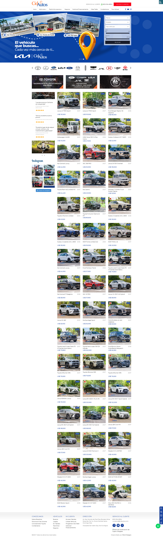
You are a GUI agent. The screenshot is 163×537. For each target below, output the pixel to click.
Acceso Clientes (122, 4)
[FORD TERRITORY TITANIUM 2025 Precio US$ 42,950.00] (49, 182)
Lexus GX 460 (61, 320)
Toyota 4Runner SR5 (63, 373)
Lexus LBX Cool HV (114, 424)
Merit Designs (126, 535)
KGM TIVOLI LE (113, 242)
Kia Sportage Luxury (89, 477)
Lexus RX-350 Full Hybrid (65, 425)
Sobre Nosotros (37, 519)
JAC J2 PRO (86, 294)
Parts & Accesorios (55, 9)
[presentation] (32, 68)
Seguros (67, 9)
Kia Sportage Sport (89, 320)
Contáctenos (105, 9)
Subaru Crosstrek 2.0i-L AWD (117, 216)
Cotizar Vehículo (71, 521)
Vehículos (42, 9)
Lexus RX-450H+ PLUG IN (91, 399)
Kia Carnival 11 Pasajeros (65, 294)
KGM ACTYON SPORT (115, 477)
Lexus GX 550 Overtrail (115, 163)
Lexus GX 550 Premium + (91, 451)
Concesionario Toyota (39, 523)
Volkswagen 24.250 (63, 137)
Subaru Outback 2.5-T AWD (117, 137)
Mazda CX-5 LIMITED (115, 451)
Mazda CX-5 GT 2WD (64, 477)
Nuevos (55, 519)
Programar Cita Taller (72, 523)
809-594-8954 (108, 4)
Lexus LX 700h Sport (64, 111)
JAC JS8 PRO (87, 163)
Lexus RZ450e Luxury (64, 398)
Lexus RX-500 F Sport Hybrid (117, 399)
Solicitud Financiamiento (80, 9)
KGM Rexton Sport (63, 503)
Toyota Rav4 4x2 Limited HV (66, 189)
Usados (55, 521)
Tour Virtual (115, 9)
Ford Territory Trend (89, 268)
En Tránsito (56, 523)
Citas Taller (94, 9)
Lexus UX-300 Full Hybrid (116, 294)
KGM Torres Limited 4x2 (90, 242)
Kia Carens (86, 189)
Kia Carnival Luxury (63, 163)
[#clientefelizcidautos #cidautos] (49, 170)
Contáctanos (36, 525)
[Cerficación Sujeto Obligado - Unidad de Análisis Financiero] (121, 530)
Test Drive (56, 525)
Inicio (35, 9)
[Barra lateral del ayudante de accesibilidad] (161, 2)
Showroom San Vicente (39, 521)
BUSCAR (117, 42)
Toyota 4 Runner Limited (65, 216)
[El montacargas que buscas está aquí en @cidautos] (37, 170)
